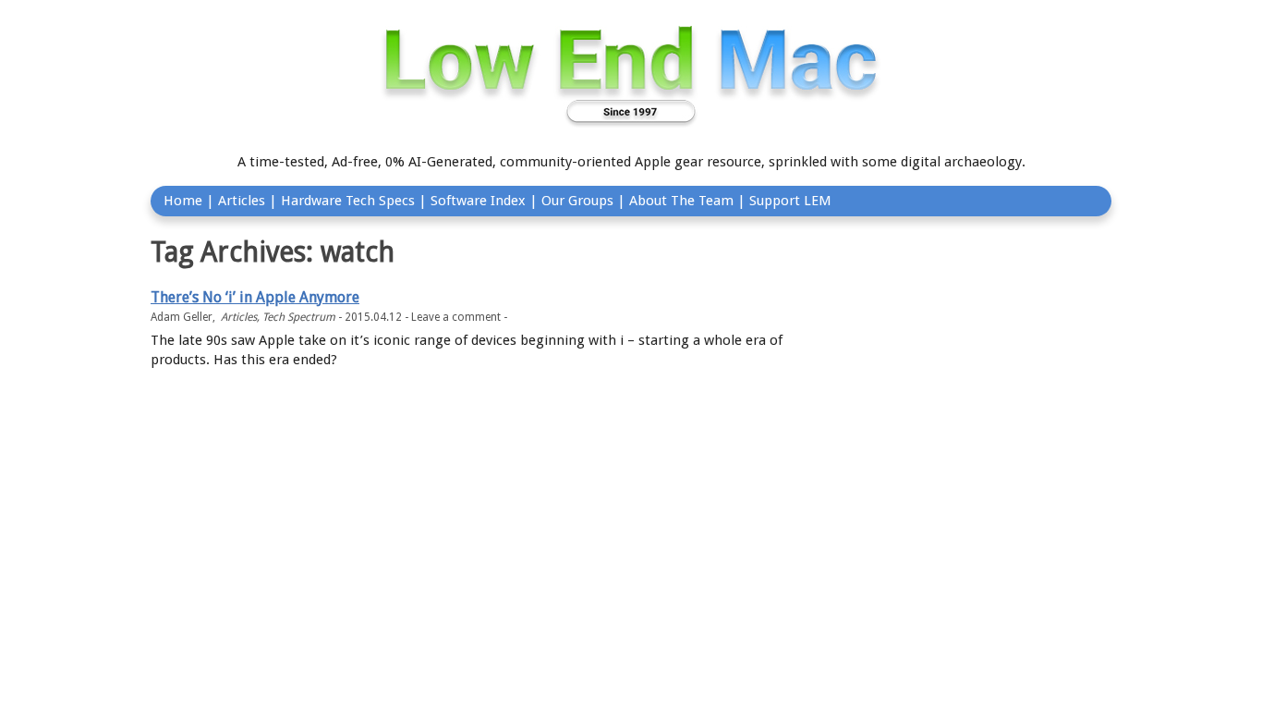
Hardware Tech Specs (348, 200)
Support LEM (790, 200)
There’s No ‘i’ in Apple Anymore (255, 297)
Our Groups (577, 200)
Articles (241, 200)
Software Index (478, 200)
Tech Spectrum (298, 317)
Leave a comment (456, 317)
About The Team (681, 200)
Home (183, 200)
